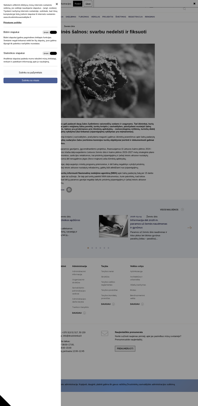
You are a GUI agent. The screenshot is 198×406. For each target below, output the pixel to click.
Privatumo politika (12, 22)
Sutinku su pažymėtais (30, 72)
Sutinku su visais (30, 80)
